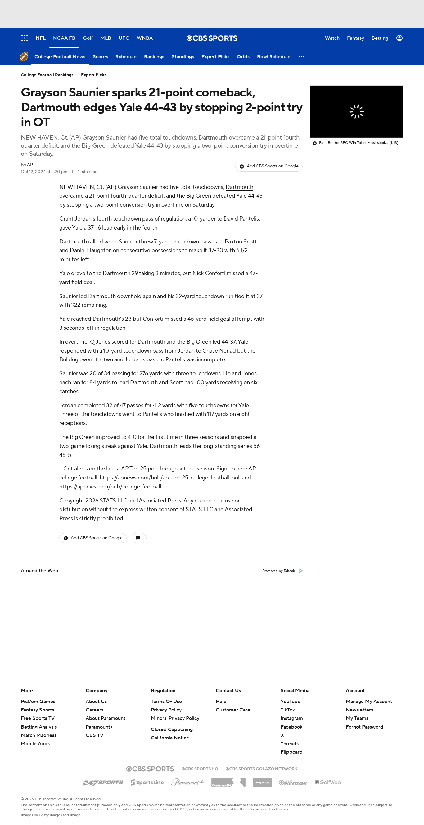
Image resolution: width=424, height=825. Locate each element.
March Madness (38, 735)
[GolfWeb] (328, 782)
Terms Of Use (166, 701)
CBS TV (94, 735)
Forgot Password (364, 727)
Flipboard (292, 752)
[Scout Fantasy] (293, 782)
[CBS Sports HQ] (200, 768)
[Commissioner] (228, 780)
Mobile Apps (35, 744)
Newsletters (359, 710)
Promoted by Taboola (279, 571)
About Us (96, 701)
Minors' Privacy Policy (175, 718)
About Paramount (105, 718)
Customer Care (233, 710)
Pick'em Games (38, 701)
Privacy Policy (166, 710)
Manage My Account (369, 701)
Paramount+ (99, 727)
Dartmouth (239, 187)
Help (221, 701)
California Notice (170, 738)
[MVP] (262, 780)
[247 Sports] (103, 781)
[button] (302, 56)
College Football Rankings (47, 75)
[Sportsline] (147, 781)
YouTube (290, 701)
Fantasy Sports (37, 710)
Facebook (291, 727)
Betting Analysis (39, 727)
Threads (290, 744)
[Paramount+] (187, 781)
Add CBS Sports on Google (273, 166)
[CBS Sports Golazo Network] (262, 768)
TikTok (288, 710)
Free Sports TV (38, 718)
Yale (241, 195)
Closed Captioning (172, 729)
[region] (356, 112)
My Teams (357, 718)
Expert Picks (93, 75)
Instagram (292, 718)
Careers (94, 710)
